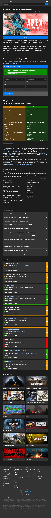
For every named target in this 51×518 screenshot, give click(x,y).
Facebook (40, 480)
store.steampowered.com (33, 198)
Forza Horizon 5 (6, 483)
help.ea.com (30, 194)
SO (27, 84)
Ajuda (6, 81)
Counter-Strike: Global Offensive (18, 470)
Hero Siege (5, 485)
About (38, 469)
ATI (27, 478)
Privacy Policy (39, 476)
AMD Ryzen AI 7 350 (14, 285)
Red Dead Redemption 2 (7, 473)
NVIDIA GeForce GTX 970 (35, 123)
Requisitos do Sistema (10, 11)
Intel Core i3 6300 (16, 115)
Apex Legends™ (6, 474)
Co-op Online (16, 186)
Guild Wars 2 (5, 481)
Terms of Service (33, 511)
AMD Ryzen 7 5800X (14, 263)
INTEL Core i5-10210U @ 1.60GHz (17, 318)
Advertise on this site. (25, 494)
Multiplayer (5, 186)
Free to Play (9, 191)
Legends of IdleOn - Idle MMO (18, 478)
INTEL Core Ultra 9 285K (15, 362)
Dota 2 (15, 482)
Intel (27, 473)
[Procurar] (46, 4)
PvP (8, 188)
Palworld (4, 471)
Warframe (4, 480)
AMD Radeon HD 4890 (20, 331)
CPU (5, 77)
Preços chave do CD (7, 467)
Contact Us (39, 478)
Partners (38, 473)
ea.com (28, 190)
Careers (38, 471)
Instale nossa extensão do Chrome (17, 72)
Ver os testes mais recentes (10, 63)
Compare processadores (30, 469)
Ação (4, 191)
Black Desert (5, 476)
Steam (45, 178)
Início (7, 1)
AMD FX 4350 (7, 115)
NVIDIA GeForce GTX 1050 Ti (22, 265)
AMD (27, 471)
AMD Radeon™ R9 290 (33, 122)
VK (38, 481)
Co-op (10, 186)
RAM (5, 84)
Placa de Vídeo (30, 77)
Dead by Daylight (6, 469)
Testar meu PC (25, 37)
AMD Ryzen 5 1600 (13, 329)
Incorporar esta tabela (8, 144)
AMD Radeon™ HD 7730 (10, 122)
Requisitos (16, 467)
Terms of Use (39, 474)
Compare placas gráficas (30, 474)
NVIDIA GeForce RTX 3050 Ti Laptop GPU (25, 353)
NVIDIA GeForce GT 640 (14, 155)
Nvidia (28, 481)
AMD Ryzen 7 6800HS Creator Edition (18, 351)
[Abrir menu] (47, 1)
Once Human (16, 484)
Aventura (15, 191)
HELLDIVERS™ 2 (6, 478)
